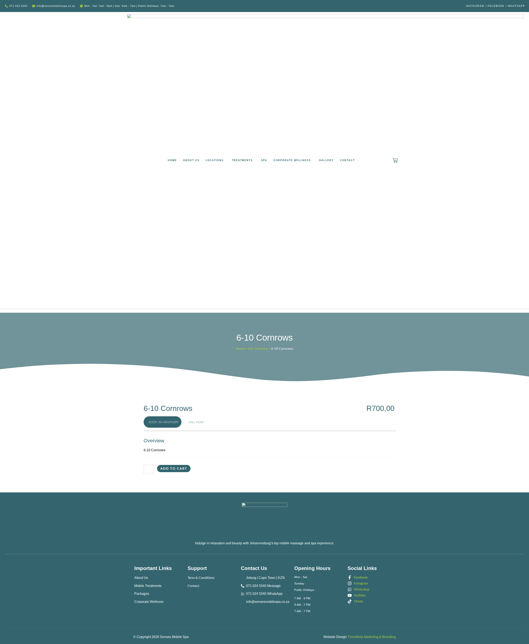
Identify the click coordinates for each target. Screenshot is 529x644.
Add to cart (173, 468)
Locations (215, 160)
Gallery (326, 160)
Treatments (242, 160)
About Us (191, 160)
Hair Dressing (258, 348)
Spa (264, 160)
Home (172, 160)
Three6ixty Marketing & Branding (372, 637)
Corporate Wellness (292, 160)
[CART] (395, 160)
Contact (347, 160)
